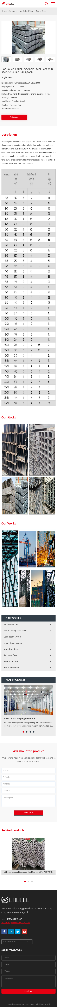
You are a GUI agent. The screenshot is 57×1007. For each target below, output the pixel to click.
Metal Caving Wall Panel (15, 631)
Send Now (28, 813)
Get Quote (14, 117)
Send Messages (11, 949)
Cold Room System (12, 637)
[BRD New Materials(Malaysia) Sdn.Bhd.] (12, 4)
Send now (28, 991)
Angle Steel (41, 11)
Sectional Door (11, 655)
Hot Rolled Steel (26, 11)
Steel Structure (11, 661)
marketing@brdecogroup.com (15, 923)
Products (13, 11)
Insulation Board (11, 649)
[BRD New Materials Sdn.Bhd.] (28, 900)
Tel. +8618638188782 (11, 919)
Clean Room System (13, 643)
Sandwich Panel (11, 625)
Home (4, 11)
